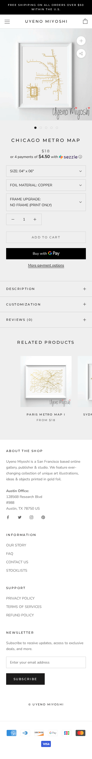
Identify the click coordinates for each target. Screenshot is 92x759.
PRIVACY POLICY (20, 598)
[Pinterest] (43, 517)
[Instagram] (31, 517)
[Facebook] (8, 517)
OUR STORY (16, 545)
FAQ (9, 553)
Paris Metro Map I (46, 414)
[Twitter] (19, 517)
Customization (23, 304)
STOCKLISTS (16, 570)
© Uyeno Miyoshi (46, 704)
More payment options (46, 265)
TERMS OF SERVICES (24, 606)
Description (20, 289)
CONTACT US (17, 562)
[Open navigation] (7, 21)
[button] (46, 156)
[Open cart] (85, 21)
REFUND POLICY (20, 615)
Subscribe (25, 679)
